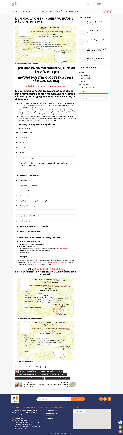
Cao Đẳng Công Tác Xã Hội (95, 58)
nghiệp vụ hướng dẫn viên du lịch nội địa (53, 374)
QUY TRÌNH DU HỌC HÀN (86, 87)
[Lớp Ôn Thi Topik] (82, 32)
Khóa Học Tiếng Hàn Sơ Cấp (96, 40)
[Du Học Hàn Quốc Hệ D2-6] (82, 23)
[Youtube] (105, 399)
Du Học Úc (59, 11)
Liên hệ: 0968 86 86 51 (37, 86)
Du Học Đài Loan (45, 11)
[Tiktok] (109, 399)
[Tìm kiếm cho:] (93, 98)
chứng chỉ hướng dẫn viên (28, 371)
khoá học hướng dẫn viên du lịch (26, 374)
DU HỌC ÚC (82, 81)
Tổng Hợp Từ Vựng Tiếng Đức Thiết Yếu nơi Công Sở (97, 49)
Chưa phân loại (83, 72)
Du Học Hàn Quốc (29, 11)
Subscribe (77, 399)
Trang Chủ (15, 11)
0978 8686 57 (58, 86)
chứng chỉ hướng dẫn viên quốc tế (51, 371)
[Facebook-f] (101, 399)
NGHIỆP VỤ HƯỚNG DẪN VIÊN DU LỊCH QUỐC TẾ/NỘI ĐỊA (49, 262)
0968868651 (63, 248)
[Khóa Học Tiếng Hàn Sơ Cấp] (82, 42)
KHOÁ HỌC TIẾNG (84, 84)
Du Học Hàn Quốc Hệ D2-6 (95, 22)
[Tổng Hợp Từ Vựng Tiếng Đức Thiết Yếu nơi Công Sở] (82, 51)
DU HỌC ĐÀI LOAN (84, 75)
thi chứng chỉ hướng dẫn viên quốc (57, 378)
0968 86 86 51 (41, 268)
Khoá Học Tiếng (72, 11)
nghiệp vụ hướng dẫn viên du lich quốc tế (29, 378)
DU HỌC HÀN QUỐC (85, 78)
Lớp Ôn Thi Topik (92, 31)
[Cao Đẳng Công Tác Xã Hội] (82, 60)
